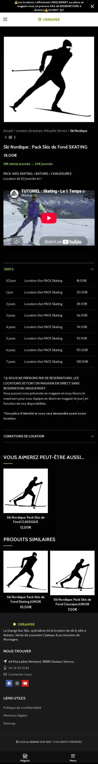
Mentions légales (15, 715)
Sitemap (9, 723)
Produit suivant (15, 137)
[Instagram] (17, 683)
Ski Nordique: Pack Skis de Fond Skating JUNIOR (25, 599)
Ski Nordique (78, 131)
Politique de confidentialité (22, 708)
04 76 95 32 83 (18, 668)
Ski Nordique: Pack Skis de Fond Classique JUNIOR (72, 601)
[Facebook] (9, 683)
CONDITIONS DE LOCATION (23, 436)
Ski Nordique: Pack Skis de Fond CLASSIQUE (25, 519)
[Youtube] (25, 683)
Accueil (8, 131)
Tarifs (8, 269)
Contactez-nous (20, 674)
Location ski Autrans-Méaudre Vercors (41, 131)
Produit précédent (5, 137)
